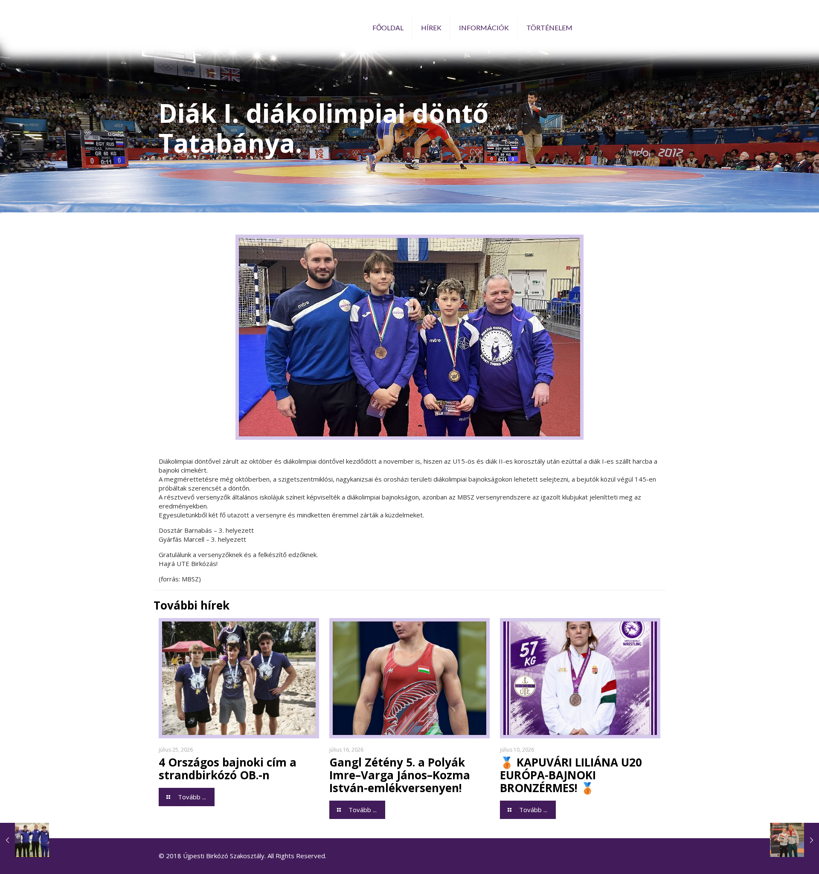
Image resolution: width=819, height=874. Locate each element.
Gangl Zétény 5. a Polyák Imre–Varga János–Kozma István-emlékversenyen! (399, 775)
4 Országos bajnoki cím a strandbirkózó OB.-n (227, 769)
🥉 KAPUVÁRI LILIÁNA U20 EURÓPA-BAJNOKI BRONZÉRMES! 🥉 (571, 775)
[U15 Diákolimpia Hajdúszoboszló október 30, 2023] (24, 840)
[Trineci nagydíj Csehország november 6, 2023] (794, 840)
